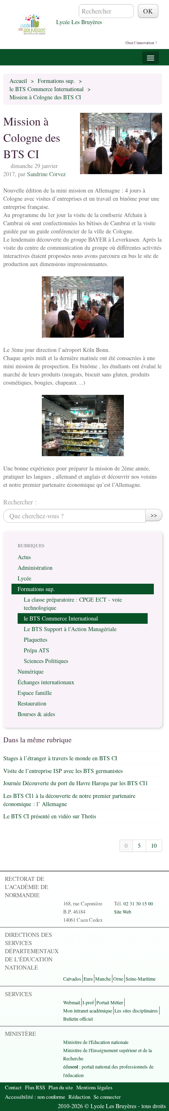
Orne (118, 978)
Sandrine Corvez (46, 174)
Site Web (122, 911)
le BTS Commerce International (46, 89)
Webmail (71, 1002)
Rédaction (79, 1096)
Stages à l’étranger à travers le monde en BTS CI (60, 758)
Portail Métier (109, 1002)
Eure (88, 978)
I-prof (88, 1002)
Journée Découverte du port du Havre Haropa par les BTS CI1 (75, 783)
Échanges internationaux (46, 682)
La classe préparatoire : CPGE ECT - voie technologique (73, 603)
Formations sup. (56, 81)
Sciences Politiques (46, 661)
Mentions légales (94, 1087)
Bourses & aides (36, 714)
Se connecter (107, 1096)
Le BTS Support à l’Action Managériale (70, 629)
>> (154, 515)
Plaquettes (35, 639)
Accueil (18, 81)
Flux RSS (35, 1087)
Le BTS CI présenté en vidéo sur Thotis (49, 816)
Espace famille (35, 693)
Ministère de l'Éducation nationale (95, 1042)
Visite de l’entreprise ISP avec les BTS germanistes (63, 771)
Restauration (32, 703)
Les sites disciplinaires (136, 1010)
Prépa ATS (36, 650)
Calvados (72, 978)
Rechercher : (20, 501)
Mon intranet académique (87, 1010)
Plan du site (60, 1087)
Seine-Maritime (140, 978)
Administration (35, 567)
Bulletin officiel (78, 1018)
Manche (103, 978)
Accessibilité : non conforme (35, 1096)
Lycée (24, 578)
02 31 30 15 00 (138, 903)
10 (154, 845)
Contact (13, 1087)
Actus (24, 557)
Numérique (30, 671)
